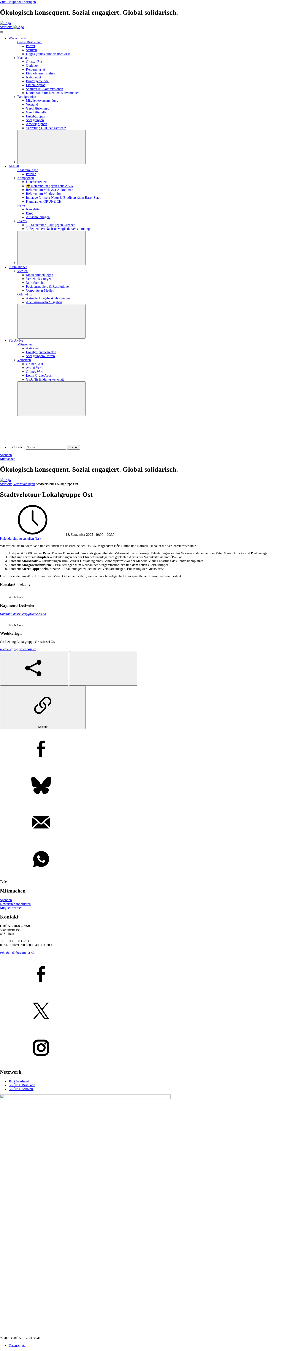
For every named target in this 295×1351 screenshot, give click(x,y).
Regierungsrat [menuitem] (35, 69)
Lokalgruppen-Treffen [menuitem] (41, 352)
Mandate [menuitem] (23, 58)
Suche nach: (17, 447)
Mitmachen (7, 459)
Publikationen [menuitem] (18, 267)
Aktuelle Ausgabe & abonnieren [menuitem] (48, 298)
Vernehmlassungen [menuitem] (39, 279)
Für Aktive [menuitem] (16, 340)
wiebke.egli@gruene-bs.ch (18, 649)
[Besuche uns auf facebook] (147, 974)
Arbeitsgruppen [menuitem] (36, 124)
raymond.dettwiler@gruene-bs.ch (23, 614)
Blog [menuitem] (29, 213)
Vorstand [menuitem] (32, 104)
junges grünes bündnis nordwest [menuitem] (48, 54)
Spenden (6, 455)
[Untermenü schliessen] (51, 147)
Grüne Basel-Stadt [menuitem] (29, 42)
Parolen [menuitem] (31, 174)
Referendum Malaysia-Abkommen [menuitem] (49, 190)
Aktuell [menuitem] (14, 166)
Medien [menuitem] (22, 271)
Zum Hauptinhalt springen (18, 2)
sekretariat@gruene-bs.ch (17, 952)
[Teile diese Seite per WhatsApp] (147, 859)
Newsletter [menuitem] (33, 209)
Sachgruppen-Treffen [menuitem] (40, 356)
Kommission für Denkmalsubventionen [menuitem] (52, 93)
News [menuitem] (21, 205)
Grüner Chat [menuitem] (34, 364)
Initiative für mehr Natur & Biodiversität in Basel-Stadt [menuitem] (63, 197)
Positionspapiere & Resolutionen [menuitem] (48, 286)
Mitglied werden (11, 908)
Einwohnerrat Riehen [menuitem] (40, 73)
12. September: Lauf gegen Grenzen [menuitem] (50, 225)
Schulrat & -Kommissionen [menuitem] (44, 89)
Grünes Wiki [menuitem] (34, 371)
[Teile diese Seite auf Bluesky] (147, 786)
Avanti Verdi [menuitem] (34, 368)
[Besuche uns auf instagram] (147, 1048)
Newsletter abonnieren (15, 904)
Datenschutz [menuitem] (17, 1345)
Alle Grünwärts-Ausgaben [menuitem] (44, 302)
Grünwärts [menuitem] (24, 294)
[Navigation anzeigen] (1, 32)
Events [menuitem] (22, 221)
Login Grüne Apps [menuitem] (39, 375)
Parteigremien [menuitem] (26, 96)
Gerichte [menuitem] (32, 65)
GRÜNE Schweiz (21, 1089)
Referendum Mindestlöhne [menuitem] (44, 193)
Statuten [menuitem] (31, 50)
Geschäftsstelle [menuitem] (36, 112)
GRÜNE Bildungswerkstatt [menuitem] (45, 379)
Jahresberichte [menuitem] (35, 282)
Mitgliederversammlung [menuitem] (42, 100)
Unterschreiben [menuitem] (36, 182)
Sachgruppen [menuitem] (35, 120)
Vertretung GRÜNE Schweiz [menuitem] (46, 128)
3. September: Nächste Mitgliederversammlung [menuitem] (58, 229)
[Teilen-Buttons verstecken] (103, 668)
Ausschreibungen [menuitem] (38, 217)
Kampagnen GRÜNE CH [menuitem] (44, 201)
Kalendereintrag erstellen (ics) (20, 538)
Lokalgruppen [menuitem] (35, 116)
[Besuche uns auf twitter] (147, 1011)
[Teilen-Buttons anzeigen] (34, 668)
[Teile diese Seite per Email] (147, 822)
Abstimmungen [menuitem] (27, 170)
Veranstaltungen (24, 484)
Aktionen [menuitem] (32, 348)
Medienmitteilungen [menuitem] (39, 275)
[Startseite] (5, 23)
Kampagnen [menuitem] (25, 178)
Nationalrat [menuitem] (33, 77)
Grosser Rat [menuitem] (34, 61)
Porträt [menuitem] (30, 46)
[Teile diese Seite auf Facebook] (147, 749)
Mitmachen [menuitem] (25, 344)
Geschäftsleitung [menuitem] (37, 108)
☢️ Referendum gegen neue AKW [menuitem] (49, 186)
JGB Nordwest (19, 1081)
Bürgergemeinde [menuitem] (37, 81)
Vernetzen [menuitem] (24, 360)
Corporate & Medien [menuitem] (40, 290)
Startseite (6, 484)
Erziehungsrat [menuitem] (35, 85)
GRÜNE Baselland (22, 1085)
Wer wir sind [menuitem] (17, 38)
